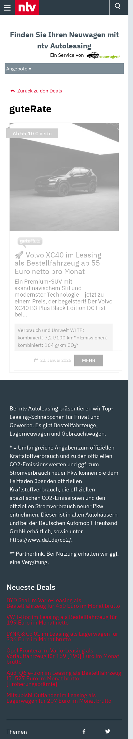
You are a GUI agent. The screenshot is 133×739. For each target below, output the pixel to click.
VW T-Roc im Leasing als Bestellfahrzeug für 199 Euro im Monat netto (61, 619)
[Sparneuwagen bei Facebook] (84, 731)
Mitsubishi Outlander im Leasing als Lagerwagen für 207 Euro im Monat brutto (58, 698)
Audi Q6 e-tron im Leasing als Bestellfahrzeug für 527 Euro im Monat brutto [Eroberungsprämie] (63, 678)
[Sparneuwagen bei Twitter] (108, 731)
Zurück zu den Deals (39, 90)
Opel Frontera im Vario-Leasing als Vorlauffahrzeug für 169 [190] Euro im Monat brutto (62, 656)
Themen (16, 731)
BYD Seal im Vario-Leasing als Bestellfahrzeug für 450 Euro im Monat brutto (63, 603)
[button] (27, 7)
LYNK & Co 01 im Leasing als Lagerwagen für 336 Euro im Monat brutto (62, 636)
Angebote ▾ (18, 68)
